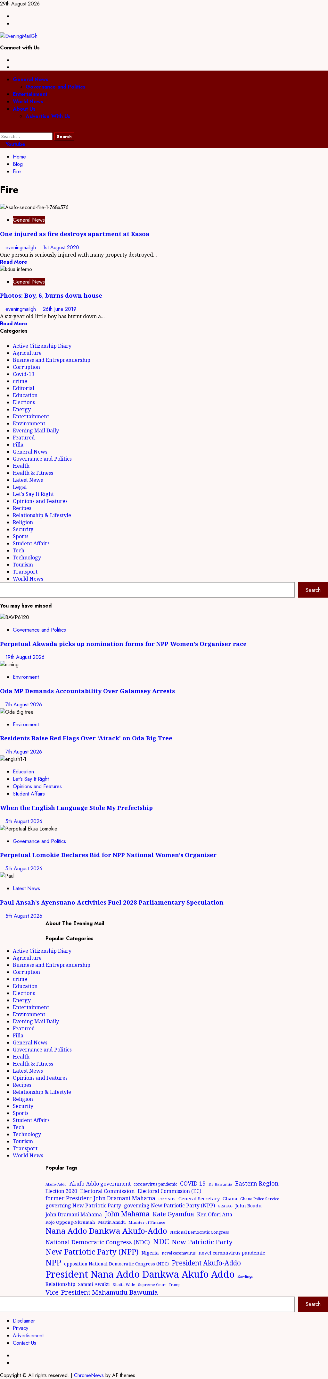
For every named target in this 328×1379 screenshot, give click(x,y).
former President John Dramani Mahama (100, 1198)
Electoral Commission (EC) (169, 1191)
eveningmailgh (21, 247)
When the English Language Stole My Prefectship (76, 808)
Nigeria (150, 1252)
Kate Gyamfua (173, 1214)
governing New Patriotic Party (83, 1205)
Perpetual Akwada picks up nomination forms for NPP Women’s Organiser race (123, 644)
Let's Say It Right (33, 494)
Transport (25, 571)
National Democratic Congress (199, 1232)
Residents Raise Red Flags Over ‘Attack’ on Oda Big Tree (86, 738)
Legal (20, 486)
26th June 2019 (59, 309)
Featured (24, 437)
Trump (175, 1284)
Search (313, 590)
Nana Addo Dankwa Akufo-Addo (106, 1230)
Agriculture (27, 352)
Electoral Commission (107, 1191)
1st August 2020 (61, 247)
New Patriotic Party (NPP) (92, 1252)
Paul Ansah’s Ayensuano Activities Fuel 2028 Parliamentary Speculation (112, 902)
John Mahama (127, 1213)
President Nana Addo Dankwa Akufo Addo (139, 1274)
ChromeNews (89, 1375)
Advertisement (28, 1335)
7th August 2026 (23, 704)
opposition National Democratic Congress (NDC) (116, 1264)
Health (21, 465)
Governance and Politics (55, 86)
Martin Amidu (112, 1222)
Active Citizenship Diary (42, 345)
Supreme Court (152, 1284)
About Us (24, 109)
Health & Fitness (33, 472)
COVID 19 (193, 1183)
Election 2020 (61, 1191)
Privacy (20, 1328)
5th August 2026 (23, 821)
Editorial (23, 388)
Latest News (28, 479)
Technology (27, 557)
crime (20, 381)
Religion (23, 522)
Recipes (22, 508)
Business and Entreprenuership (51, 359)
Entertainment (30, 94)
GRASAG (225, 1206)
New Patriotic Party (202, 1241)
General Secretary (199, 1198)
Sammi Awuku (94, 1284)
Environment (29, 423)
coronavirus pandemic (155, 1184)
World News (28, 101)
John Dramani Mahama (73, 1214)
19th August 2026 (25, 657)
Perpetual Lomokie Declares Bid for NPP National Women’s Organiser (108, 855)
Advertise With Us (48, 116)
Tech (18, 550)
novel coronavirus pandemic (232, 1252)
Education (25, 395)
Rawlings (245, 1276)
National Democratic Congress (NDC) (97, 1242)
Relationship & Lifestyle (42, 515)
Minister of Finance (146, 1222)
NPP (53, 1262)
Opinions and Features (40, 501)
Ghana (230, 1199)
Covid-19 (23, 374)
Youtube (14, 144)
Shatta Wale (124, 1284)
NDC (161, 1241)
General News (30, 79)
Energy (22, 409)
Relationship (60, 1284)
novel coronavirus (179, 1253)
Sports (21, 536)
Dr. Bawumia (220, 1184)
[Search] (2, 128)
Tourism (23, 564)
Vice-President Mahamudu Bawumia (101, 1292)
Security (23, 529)
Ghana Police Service (259, 1199)
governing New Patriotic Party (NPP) (169, 1205)
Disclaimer (24, 1320)
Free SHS (167, 1198)
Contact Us (24, 1343)
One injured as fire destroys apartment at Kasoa (75, 234)
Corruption (26, 366)
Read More (13, 262)
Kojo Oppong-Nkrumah (70, 1222)
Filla (18, 444)
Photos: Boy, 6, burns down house (51, 295)
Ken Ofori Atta (214, 1214)
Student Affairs (31, 543)
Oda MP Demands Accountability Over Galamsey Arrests (87, 691)
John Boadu (248, 1205)
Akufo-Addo (56, 1184)
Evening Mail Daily (36, 430)
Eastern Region (257, 1183)
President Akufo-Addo (206, 1262)
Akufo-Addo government (100, 1183)
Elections (24, 402)
